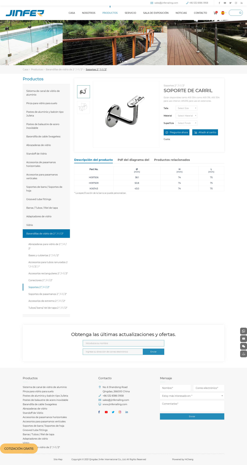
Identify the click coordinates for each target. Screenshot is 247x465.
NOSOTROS (88, 12)
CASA (72, 12)
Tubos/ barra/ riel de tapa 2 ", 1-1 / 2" (47, 307)
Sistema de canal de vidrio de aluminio (43, 92)
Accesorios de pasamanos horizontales (41, 164)
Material (168, 115)
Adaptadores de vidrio (38, 216)
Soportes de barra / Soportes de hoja (44, 188)
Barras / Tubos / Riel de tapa (42, 207)
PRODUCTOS (110, 12)
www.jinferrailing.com (115, 404)
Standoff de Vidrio (36, 153)
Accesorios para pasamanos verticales (42, 176)
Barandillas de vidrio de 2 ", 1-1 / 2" (64, 69)
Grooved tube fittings (38, 199)
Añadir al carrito (207, 132)
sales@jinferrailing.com (166, 2)
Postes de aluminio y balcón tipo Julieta (44, 113)
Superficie (169, 123)
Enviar (153, 351)
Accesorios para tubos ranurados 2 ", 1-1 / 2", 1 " (47, 264)
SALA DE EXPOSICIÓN (156, 12)
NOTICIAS (181, 12)
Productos (37, 69)
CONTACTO (200, 12)
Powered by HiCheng (182, 459)
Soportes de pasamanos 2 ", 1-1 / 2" (47, 293)
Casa (25, 69)
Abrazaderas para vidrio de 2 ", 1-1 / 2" (47, 246)
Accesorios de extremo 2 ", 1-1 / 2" (46, 300)
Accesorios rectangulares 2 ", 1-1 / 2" (48, 273)
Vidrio (29, 224)
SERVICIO (130, 12)
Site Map (58, 459)
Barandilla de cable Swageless (43, 136)
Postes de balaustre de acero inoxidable (42, 126)
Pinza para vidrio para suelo (41, 103)
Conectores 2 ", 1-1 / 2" (40, 280)
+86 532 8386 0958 (198, 2)
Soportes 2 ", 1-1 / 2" (96, 69)
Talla (166, 108)
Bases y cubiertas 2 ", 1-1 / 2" (43, 255)
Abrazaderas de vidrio (38, 145)
